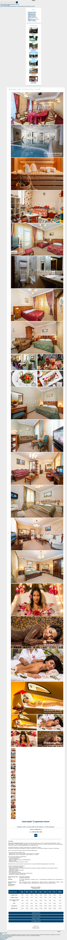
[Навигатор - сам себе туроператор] (10, 5)
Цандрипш (33, 74)
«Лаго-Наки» (33, 81)
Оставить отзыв (36, 915)
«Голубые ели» (34, 41)
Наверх (58, 931)
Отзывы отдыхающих (4, 937)
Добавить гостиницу (31, 6)
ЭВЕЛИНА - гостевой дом (32, 16)
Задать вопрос (36, 918)
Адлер (33, 59)
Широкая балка (33, 50)
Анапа (19, 89)
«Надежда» (33, 49)
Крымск (33, 34)
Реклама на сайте (3, 932)
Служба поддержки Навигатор (6, 936)
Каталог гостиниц (3, 6)
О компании (19, 6)
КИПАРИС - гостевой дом (32, 20)
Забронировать (36, 913)
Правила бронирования (11, 6)
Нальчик (33, 42)
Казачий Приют (33, 82)
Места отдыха (12, 89)
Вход (1, 933)
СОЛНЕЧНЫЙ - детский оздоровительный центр (32, 14)
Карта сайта (2, 939)
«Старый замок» (33, 33)
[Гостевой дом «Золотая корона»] (33, 73)
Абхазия (33, 67)
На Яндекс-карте (36, 921)
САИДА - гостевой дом (31, 15)
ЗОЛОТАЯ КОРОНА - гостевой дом (33, 18)
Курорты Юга (24, 6)
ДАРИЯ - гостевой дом (31, 13)
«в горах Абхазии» (33, 66)
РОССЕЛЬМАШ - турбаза (32, 12)
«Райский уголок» (33, 58)
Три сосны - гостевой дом (32, 11)
